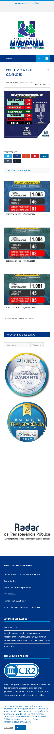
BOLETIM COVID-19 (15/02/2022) (20, 214)
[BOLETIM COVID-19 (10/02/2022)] (27, 243)
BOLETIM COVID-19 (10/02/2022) (20, 261)
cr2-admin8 (12, 82)
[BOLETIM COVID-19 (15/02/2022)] (27, 196)
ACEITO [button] (20, 727)
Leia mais (27, 719)
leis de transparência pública (16, 695)
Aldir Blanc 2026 (10, 627)
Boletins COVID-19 (42, 85)
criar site (21, 684)
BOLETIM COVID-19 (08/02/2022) (20, 307)
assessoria (23, 687)
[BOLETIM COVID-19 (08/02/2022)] (27, 289)
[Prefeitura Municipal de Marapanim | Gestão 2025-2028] (27, 34)
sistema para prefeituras (39, 684)
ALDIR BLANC (9, 646)
